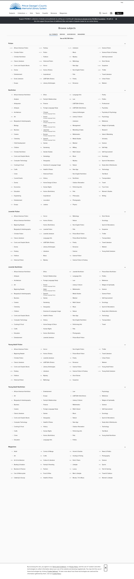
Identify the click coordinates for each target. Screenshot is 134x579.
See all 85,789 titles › (67, 38)
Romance (54, 13)
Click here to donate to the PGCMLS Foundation (90, 19)
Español (45, 13)
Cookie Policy (56, 574)
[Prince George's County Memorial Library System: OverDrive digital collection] (28, 6)
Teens (38, 13)
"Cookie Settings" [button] (52, 571)
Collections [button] (22, 13)
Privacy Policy (73, 567)
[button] (103, 13)
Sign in (119, 13)
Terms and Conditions (59, 567)
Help (122, 2)
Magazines (63, 13)
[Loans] (111, 13)
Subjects (12, 13)
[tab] (53, 34)
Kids (31, 13)
